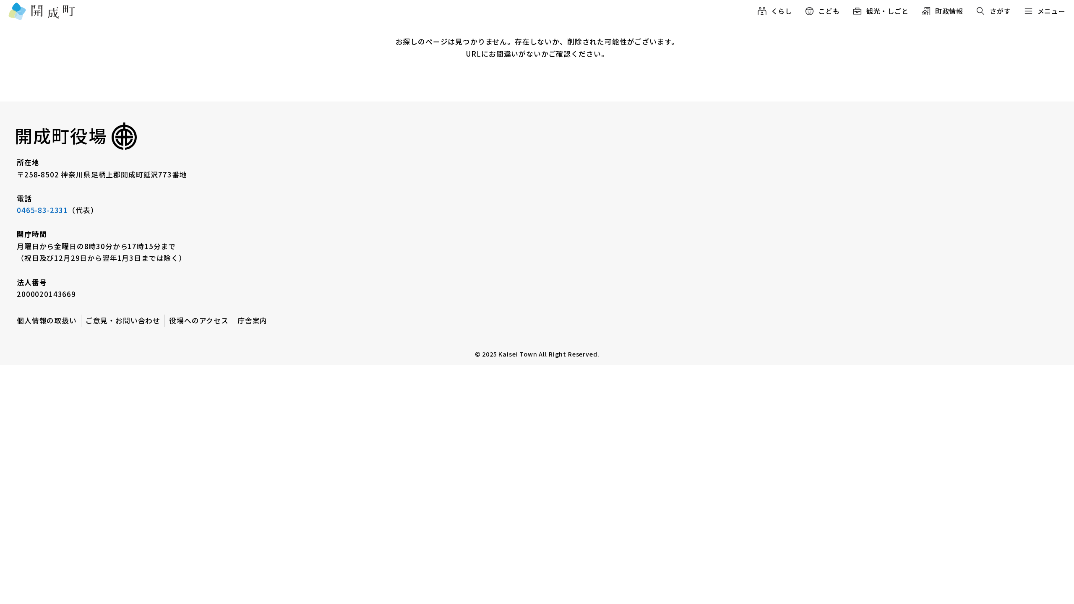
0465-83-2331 (42, 210)
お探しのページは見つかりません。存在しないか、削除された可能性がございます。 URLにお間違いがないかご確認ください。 (537, 47)
